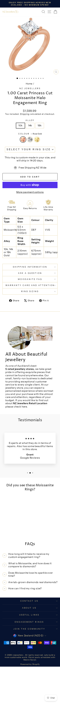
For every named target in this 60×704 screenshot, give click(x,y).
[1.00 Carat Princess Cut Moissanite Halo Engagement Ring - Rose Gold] (9, 532)
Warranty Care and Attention (30, 285)
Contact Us (29, 601)
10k (20, 125)
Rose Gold (23, 139)
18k (40, 125)
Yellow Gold (37, 139)
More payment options (30, 192)
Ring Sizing (30, 291)
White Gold (30, 139)
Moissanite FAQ (30, 279)
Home (29, 83)
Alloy (30, 120)
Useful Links (29, 615)
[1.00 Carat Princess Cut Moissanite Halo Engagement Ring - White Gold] (13, 532)
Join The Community (29, 629)
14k (30, 125)
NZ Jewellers (30, 88)
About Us (29, 608)
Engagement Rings (29, 622)
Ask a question (30, 273)
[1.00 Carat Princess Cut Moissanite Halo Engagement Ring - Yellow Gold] (16, 532)
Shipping (24, 114)
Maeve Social (29, 660)
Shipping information (30, 267)
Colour (30, 134)
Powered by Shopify (30, 664)
